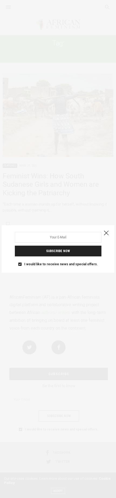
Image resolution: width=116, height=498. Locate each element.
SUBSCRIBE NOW (58, 251)
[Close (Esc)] (106, 233)
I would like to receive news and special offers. (61, 264)
